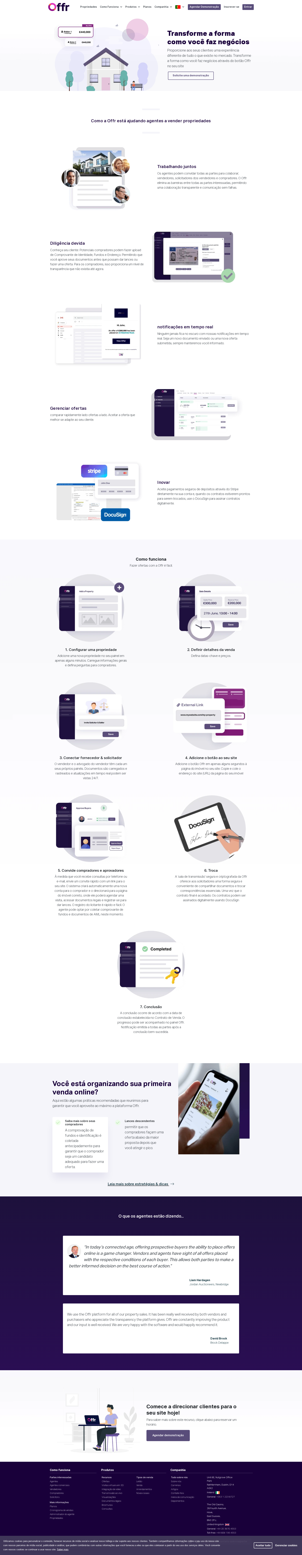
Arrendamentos (144, 1489)
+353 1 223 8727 (226, 1497)
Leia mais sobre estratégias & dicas (138, 1184)
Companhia (161, 7)
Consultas (107, 1509)
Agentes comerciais (59, 1485)
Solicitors (54, 1497)
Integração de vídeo (111, 1489)
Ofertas (105, 1481)
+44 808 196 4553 (226, 1533)
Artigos (174, 1489)
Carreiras (176, 1485)
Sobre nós (176, 1481)
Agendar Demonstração (204, 7)
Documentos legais (111, 1501)
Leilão (139, 1481)
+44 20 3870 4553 (226, 1529)
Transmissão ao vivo (112, 1493)
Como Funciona (109, 7)
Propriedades (88, 7)
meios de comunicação (182, 1497)
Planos (147, 7)
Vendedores (55, 1489)
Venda (139, 1485)
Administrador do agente (62, 1514)
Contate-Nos (177, 1493)
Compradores (57, 1493)
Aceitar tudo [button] (263, 1545)
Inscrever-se (231, 7)
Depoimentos (177, 1501)
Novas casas (142, 1493)
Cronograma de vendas (61, 1510)
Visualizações (109, 1497)
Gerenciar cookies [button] (286, 1545)
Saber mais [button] (63, 1549)
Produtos (130, 7)
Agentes (54, 1481)
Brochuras (107, 1505)
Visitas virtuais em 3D (113, 1485)
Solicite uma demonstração (191, 75)
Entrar (248, 7)
